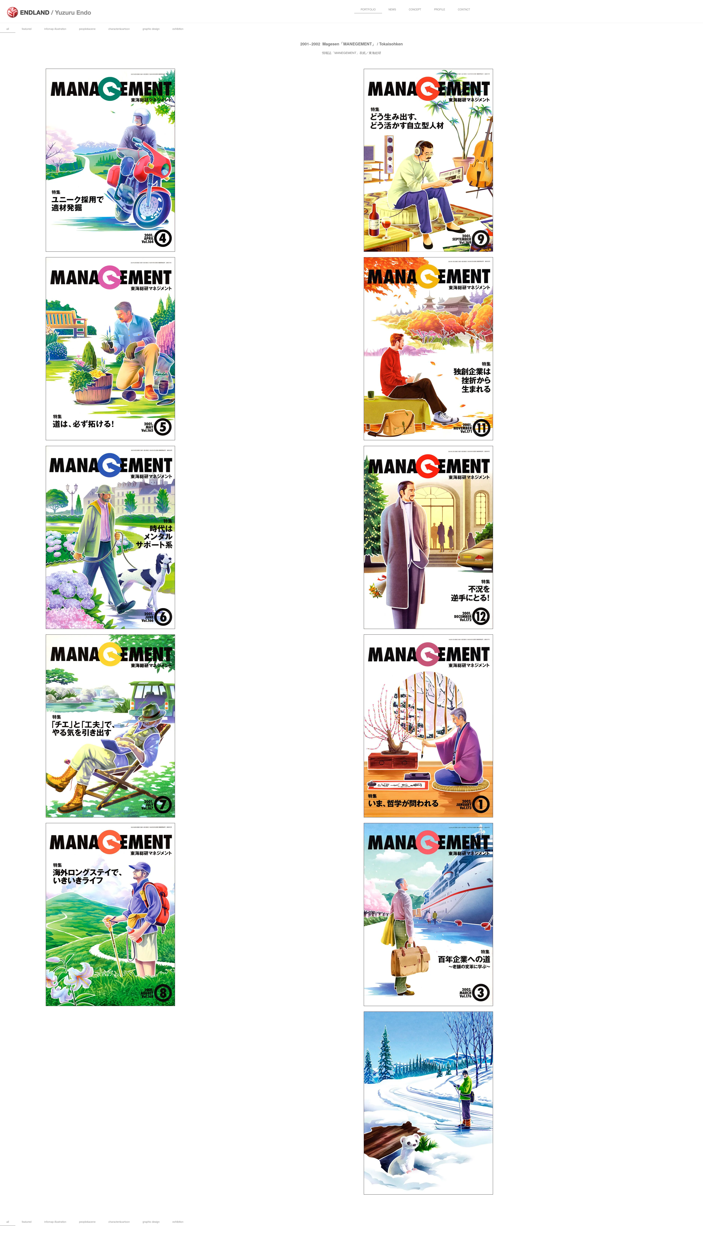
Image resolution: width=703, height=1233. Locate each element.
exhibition (177, 29)
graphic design (151, 29)
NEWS (392, 9)
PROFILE (439, 9)
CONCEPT (415, 9)
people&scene (87, 29)
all (7, 29)
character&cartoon (119, 29)
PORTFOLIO (368, 9)
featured (26, 29)
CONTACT (464, 9)
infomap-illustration (55, 29)
